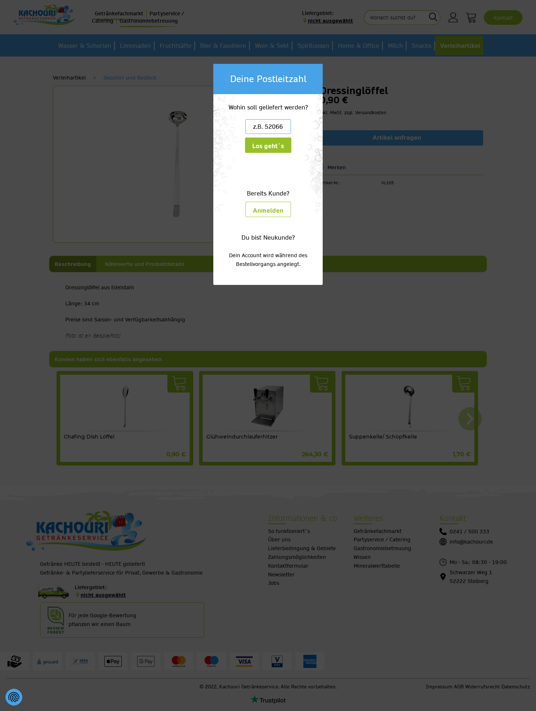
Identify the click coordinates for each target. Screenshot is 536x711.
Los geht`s (268, 146)
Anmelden (268, 210)
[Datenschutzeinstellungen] (13, 697)
